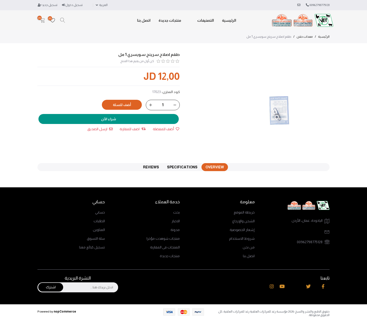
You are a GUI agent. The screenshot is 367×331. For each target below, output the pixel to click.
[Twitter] (308, 287)
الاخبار (176, 221)
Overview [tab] (214, 167)
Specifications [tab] (182, 167)
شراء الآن (108, 119)
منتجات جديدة (170, 20)
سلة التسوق (96, 238)
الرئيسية (229, 20)
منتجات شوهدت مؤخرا (163, 238)
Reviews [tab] (151, 167)
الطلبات (99, 221)
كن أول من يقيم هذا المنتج (137, 61)
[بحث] (62, 20)
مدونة (175, 230)
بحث (176, 212)
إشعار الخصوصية (242, 230)
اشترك (51, 287)
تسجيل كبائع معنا (92, 247)
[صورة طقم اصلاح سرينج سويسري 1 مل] (280, 101)
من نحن (249, 247)
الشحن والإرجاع (243, 221)
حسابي (100, 212)
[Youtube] (282, 287)
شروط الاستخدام (242, 238)
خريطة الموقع (244, 212)
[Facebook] (323, 287)
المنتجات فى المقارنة (165, 247)
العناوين (99, 230)
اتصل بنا (144, 20)
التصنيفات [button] (205, 20)
